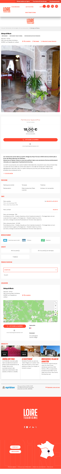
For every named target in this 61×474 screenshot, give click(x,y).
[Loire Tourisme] (7, 10)
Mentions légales (12, 466)
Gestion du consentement (39, 466)
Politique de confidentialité (24, 466)
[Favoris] (48, 6)
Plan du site (50, 466)
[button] (52, 6)
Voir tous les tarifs (30, 133)
